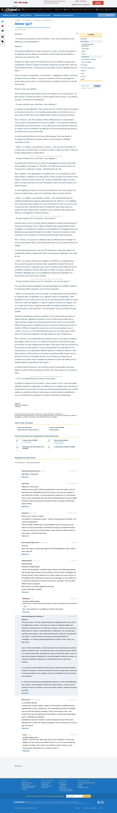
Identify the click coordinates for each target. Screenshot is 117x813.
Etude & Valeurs (26, 15)
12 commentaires (58, 443)
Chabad (43, 801)
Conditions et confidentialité (90, 808)
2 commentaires (26, 442)
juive (81, 803)
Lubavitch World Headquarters (71, 801)
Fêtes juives (62, 782)
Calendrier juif (44, 784)
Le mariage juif (63, 784)
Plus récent (29, 462)
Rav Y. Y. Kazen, (46, 803)
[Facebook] (98, 802)
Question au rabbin (78, 9)
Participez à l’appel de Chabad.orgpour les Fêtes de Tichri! (54, 2)
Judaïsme (69, 803)
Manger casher (63, 787)
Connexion (60, 9)
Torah (63, 803)
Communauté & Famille (42, 15)
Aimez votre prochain (24, 427)
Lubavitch (48, 801)
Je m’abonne (44, 787)
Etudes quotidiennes (46, 786)
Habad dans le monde (83, 787)
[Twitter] (102, 802)
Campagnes (37, 20)
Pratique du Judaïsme (10, 15)
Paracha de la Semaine (65, 789)
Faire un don (101, 9)
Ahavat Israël (47, 20)
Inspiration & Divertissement (63, 15)
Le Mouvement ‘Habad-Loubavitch (86, 782)
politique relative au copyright (48, 417)
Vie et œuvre (27, 20)
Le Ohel (80, 786)
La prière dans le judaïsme (66, 790)
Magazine (24, 789)
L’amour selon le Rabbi (56, 427)
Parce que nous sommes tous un (28, 430)
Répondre (25, 477)
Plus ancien (36, 462)
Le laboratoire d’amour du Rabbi (64, 447)
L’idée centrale (54, 430)
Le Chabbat (62, 786)
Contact (101, 808)
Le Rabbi (17, 20)
